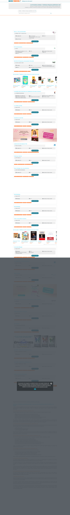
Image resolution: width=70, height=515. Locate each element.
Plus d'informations (35, 41)
